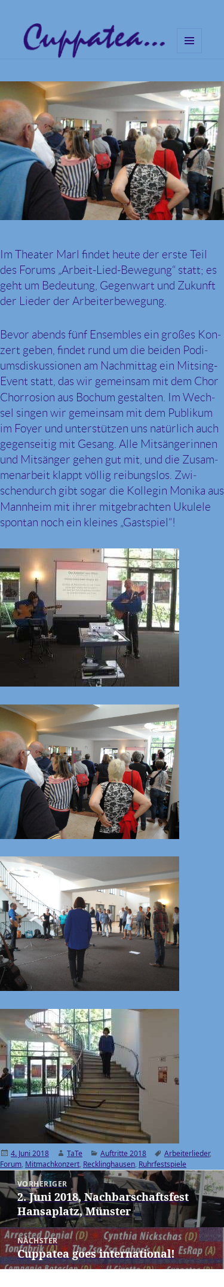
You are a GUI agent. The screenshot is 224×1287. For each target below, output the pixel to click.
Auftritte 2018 (123, 1153)
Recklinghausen (109, 1164)
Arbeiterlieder (187, 1153)
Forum (11, 1164)
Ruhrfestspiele (162, 1164)
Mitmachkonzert (52, 1164)
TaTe (74, 1153)
